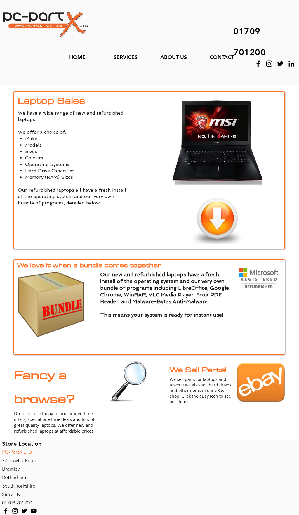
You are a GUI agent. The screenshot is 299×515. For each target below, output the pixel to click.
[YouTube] (33, 510)
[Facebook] (258, 64)
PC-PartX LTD (17, 452)
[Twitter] (280, 64)
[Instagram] (269, 64)
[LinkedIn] (291, 64)
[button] (125, 57)
